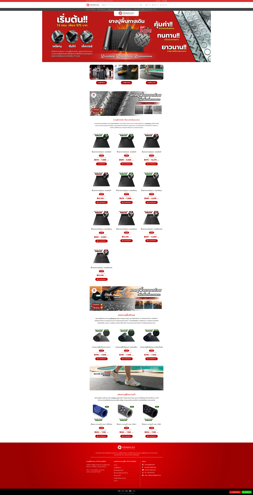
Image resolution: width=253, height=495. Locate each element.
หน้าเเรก (87, 9)
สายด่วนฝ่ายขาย (236, 492)
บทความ (154, 9)
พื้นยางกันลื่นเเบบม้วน (101, 9)
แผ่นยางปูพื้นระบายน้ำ (126, 394)
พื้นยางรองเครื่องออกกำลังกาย (126, 9)
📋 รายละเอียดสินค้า (126, 164)
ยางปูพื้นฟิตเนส (101, 82)
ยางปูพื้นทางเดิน (126, 82)
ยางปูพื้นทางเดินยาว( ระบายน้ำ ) (113, 9)
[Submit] (141, 5)
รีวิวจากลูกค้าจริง (149, 9)
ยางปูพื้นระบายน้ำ (151, 82)
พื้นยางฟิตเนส (93, 9)
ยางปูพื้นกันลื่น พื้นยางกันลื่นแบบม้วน (126, 120)
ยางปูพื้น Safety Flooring (139, 9)
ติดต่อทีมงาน (247, 492)
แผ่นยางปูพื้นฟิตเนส (126, 315)
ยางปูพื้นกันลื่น (148, 123)
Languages (158, 1)
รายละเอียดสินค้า (101, 164)
